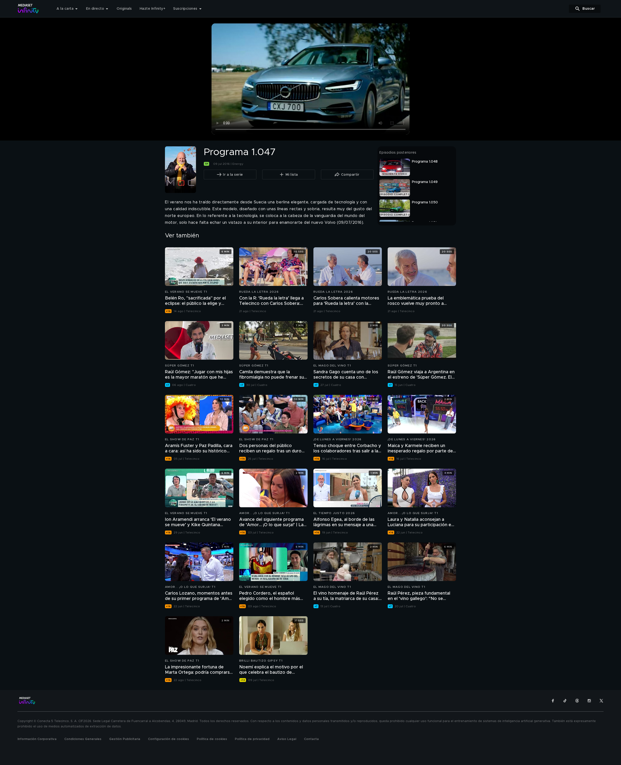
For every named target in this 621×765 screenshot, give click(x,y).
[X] (601, 700)
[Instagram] (589, 700)
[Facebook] (553, 700)
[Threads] (577, 700)
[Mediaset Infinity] (28, 9)
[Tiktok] (565, 700)
